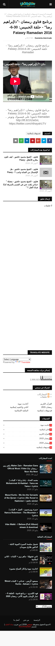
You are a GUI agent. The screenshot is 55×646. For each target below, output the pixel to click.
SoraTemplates (25, 627)
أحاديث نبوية (23, 404)
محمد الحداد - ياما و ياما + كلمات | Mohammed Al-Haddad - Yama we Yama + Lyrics (22, 483)
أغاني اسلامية (46, 429)
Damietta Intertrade (43, 38)
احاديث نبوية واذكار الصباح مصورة (23, 569)
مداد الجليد (9, 624)
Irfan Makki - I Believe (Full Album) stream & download (21, 526)
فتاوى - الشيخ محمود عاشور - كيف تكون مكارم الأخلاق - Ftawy (21, 158)
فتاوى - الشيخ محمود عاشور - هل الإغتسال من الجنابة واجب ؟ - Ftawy (22, 170)
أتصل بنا (16, 620)
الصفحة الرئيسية (45, 14)
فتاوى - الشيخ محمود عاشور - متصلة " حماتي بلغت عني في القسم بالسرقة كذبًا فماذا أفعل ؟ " (20, 184)
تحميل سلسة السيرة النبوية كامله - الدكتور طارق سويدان (23, 545)
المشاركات (42, 394)
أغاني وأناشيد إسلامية (19, 407)
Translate (25, 362)
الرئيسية (37, 620)
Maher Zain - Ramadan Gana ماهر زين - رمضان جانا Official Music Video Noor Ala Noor (20, 468)
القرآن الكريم (46, 404)
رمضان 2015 (46, 407)
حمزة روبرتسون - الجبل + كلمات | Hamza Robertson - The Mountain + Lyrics (21, 512)
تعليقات (44, 397)
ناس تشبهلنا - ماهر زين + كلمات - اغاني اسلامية (21, 558)
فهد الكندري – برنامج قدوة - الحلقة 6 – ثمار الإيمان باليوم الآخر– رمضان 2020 (22, 595)
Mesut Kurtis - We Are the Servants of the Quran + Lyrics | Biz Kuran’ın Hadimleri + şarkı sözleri (21, 498)
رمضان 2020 (45, 443)
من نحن (26, 620)
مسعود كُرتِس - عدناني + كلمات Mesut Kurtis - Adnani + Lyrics (21, 582)
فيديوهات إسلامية (31, 14)
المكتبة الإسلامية (21, 410)
